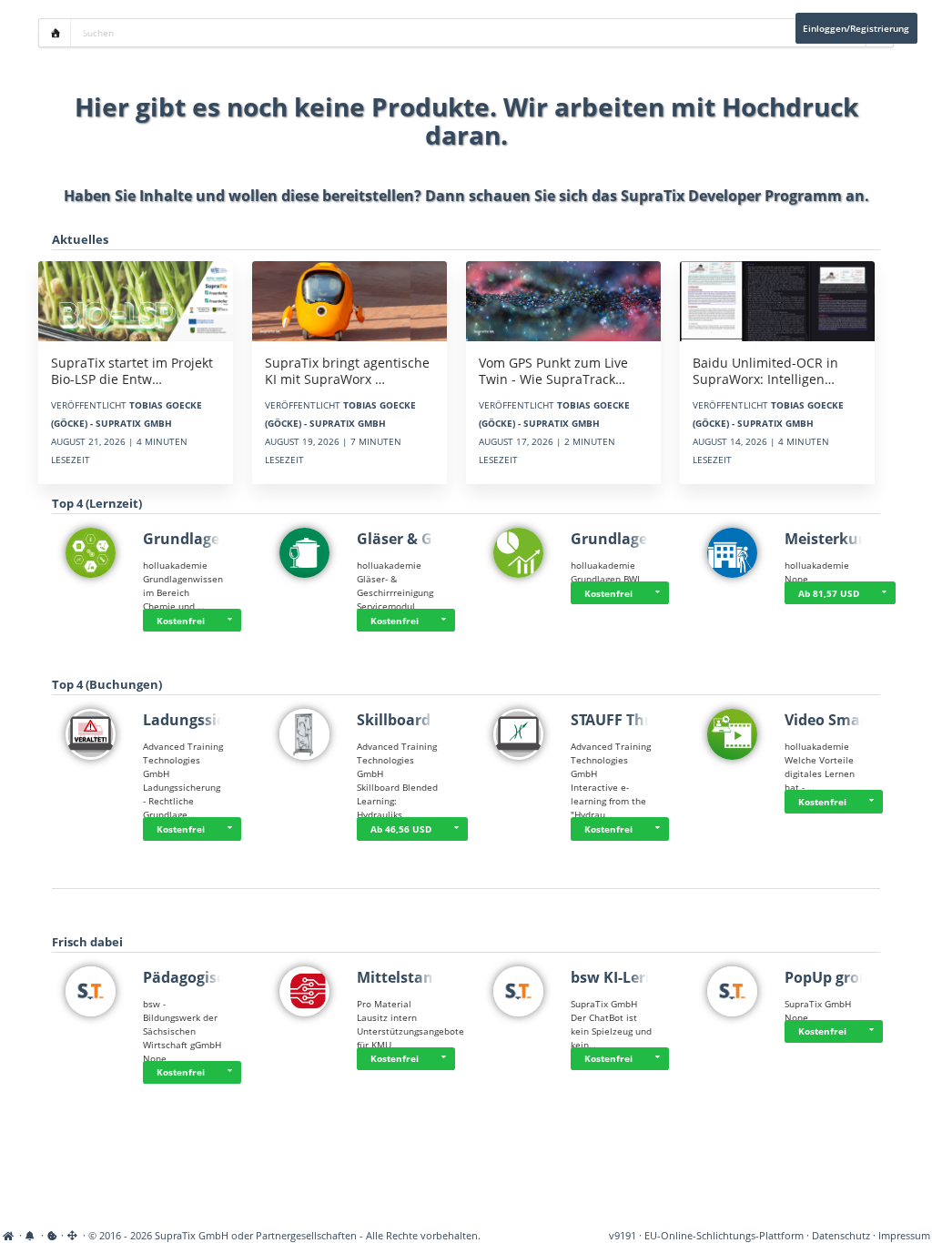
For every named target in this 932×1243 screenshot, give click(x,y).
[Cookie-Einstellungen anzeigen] (52, 1235)
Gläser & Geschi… (419, 539)
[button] (229, 620)
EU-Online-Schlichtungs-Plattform (724, 1235)
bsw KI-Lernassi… (633, 977)
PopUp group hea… (853, 977)
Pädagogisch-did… (208, 977)
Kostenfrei (181, 620)
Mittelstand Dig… (419, 977)
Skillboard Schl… (417, 720)
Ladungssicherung (210, 720)
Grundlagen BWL (632, 539)
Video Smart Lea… (850, 720)
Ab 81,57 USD (828, 593)
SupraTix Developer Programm (731, 196)
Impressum (904, 1235)
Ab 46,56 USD (400, 829)
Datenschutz (841, 1235)
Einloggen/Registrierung (856, 28)
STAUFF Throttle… (634, 720)
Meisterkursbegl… (850, 539)
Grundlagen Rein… (211, 539)
